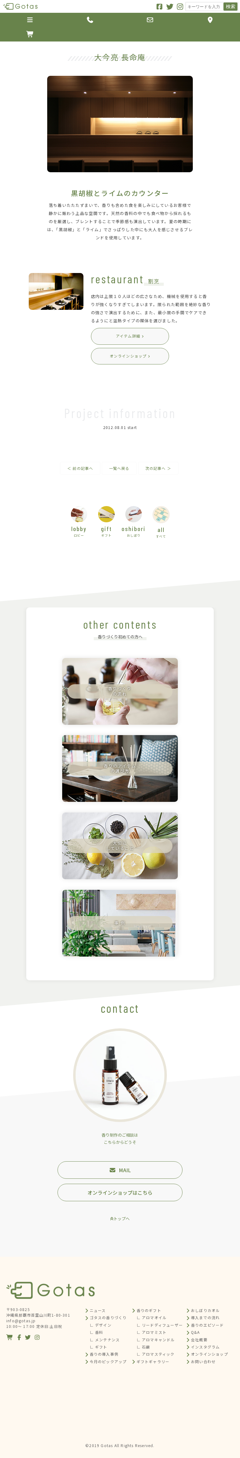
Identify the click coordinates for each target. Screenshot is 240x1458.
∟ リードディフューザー (160, 1325)
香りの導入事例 (104, 1354)
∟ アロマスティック (156, 1354)
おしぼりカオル (205, 1310)
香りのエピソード (207, 1325)
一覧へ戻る (119, 468)
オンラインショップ (209, 1354)
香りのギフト (149, 1310)
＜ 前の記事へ (80, 468)
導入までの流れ (205, 1317)
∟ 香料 (96, 1332)
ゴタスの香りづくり (108, 1317)
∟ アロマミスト (152, 1332)
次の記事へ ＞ (158, 468)
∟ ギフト (99, 1346)
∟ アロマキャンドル (156, 1339)
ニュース (98, 1310)
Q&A (195, 1332)
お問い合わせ (203, 1361)
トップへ (121, 1219)
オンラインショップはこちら (120, 1192)
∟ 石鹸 (143, 1346)
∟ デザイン (101, 1325)
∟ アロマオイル (152, 1317)
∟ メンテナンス (105, 1339)
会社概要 (199, 1339)
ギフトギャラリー (153, 1361)
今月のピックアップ (108, 1361)
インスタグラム (205, 1346)
